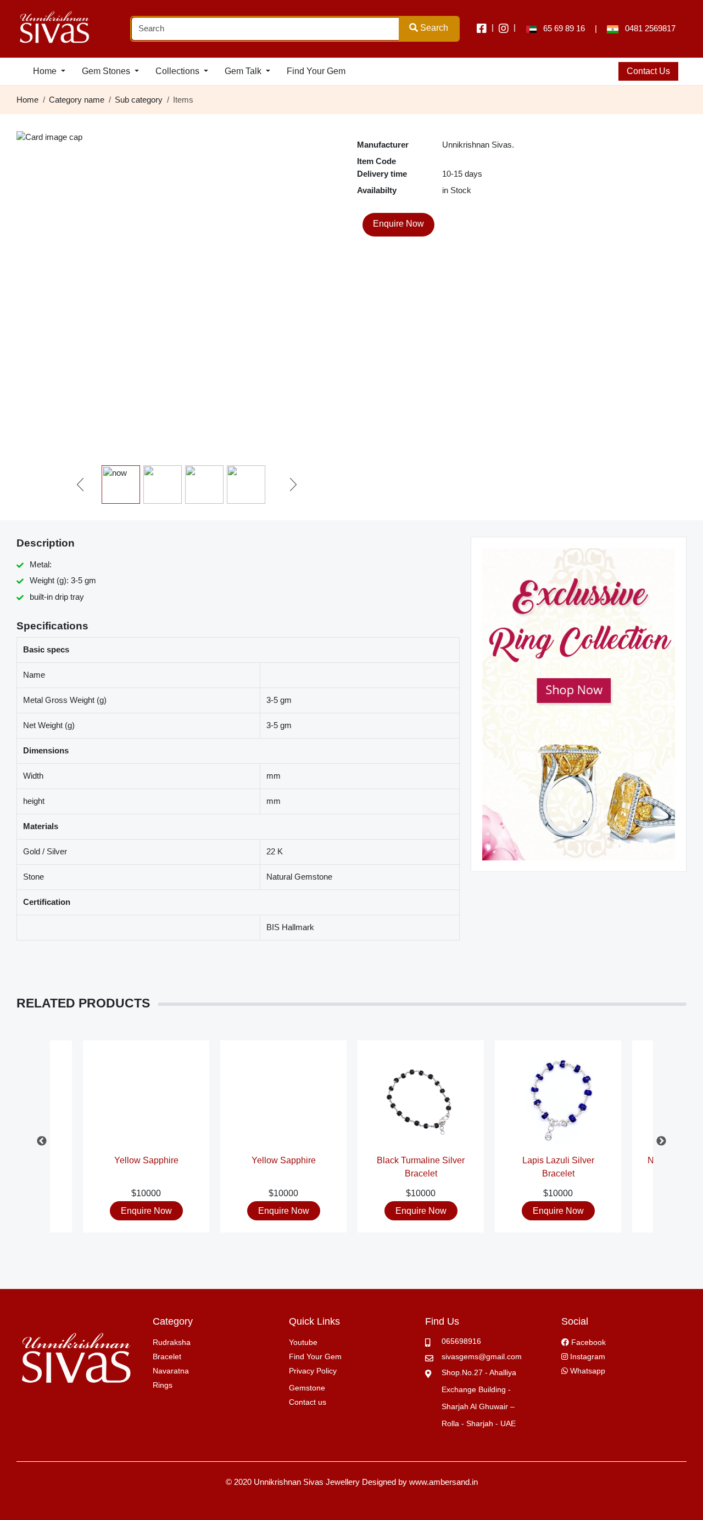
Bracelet (167, 1356)
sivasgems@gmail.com (482, 1356)
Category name (76, 99)
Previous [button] (41, 1141)
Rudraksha (172, 1342)
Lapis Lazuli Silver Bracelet (558, 1166)
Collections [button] (178, 71)
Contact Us (648, 71)
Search (433, 27)
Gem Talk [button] (244, 71)
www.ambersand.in (443, 1482)
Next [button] (661, 1141)
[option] (421, 1141)
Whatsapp (586, 1370)
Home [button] (46, 71)
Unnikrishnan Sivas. (478, 144)
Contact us (307, 1402)
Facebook (587, 1342)
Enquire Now (146, 1210)
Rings (162, 1385)
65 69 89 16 (561, 28)
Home (27, 99)
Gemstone (307, 1387)
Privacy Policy (313, 1370)
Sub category (139, 99)
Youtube (303, 1342)
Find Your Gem (316, 71)
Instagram (586, 1356)
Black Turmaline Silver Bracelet (421, 1166)
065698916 (461, 1341)
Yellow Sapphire (146, 1160)
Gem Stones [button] (107, 71)
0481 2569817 (647, 28)
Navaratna (171, 1370)
